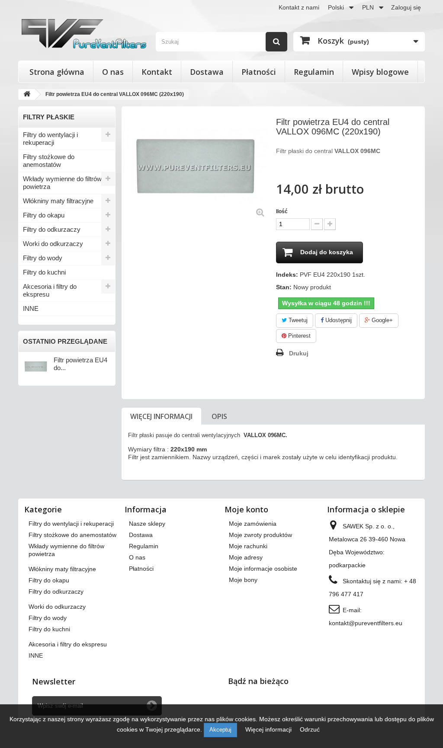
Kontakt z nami (299, 7)
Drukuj (298, 353)
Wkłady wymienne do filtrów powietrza (62, 182)
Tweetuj (297, 320)
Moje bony (243, 579)
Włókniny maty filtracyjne (58, 201)
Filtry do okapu (43, 215)
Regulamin (314, 72)
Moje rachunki (248, 546)
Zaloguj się (406, 7)
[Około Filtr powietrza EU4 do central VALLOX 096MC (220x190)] (36, 366)
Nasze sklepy (147, 523)
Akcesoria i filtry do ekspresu (50, 290)
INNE (31, 308)
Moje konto (246, 509)
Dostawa (207, 72)
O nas (113, 72)
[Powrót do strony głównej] (27, 94)
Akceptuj (220, 729)
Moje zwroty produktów (260, 534)
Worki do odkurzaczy (53, 243)
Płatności (258, 72)
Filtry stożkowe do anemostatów (48, 160)
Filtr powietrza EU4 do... (80, 363)
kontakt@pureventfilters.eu (365, 623)
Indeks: (287, 274)
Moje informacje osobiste (263, 568)
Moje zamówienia (252, 523)
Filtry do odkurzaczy (51, 229)
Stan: (284, 287)
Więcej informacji (161, 416)
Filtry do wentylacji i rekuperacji (50, 138)
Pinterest (298, 335)
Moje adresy (246, 557)
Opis (219, 416)
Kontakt (156, 72)
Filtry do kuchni (44, 272)
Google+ (381, 320)
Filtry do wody (42, 258)
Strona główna (56, 72)
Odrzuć (310, 729)
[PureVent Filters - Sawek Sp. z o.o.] (84, 33)
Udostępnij (338, 320)
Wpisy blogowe (380, 72)
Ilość (282, 211)
